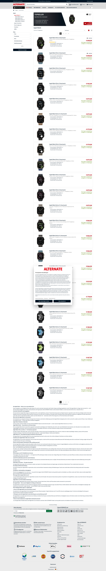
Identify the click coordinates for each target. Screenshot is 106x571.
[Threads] (64, 510)
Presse (78, 527)
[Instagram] (61, 510)
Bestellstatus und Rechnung (62, 525)
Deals (29, 7)
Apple (16, 10)
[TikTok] (66, 510)
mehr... (15, 29)
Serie (15, 38)
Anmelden (49, 511)
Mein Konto (59, 524)
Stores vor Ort (80, 530)
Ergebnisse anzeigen (22, 49)
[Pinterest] (71, 510)
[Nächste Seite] (68, 33)
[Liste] (88, 30)
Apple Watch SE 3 (19, 18)
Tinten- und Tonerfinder (61, 537)
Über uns (79, 524)
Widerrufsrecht (60, 528)
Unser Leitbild (80, 533)
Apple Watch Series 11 (20, 19)
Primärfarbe (16, 36)
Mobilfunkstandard (18, 43)
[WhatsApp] (74, 510)
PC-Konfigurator (60, 7)
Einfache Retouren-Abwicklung (44, 1)
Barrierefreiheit (80, 539)
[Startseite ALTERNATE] (18, 4)
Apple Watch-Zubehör (20, 21)
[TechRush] (77, 510)
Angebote (50, 7)
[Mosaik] (91, 30)
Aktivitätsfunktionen (18, 40)
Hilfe (88, 1)
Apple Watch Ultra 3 (19, 16)
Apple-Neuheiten (17, 23)
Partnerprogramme (81, 531)
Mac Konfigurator (72, 7)
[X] (69, 510)
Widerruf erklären (60, 530)
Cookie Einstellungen (81, 538)
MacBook (16, 27)
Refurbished (37, 7)
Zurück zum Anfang (53, 504)
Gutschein (59, 536)
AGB (78, 534)
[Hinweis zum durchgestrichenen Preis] (85, 23)
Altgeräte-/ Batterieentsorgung (63, 534)
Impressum (53, 564)
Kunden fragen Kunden (61, 539)
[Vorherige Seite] (58, 33)
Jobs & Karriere (80, 525)
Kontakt (91, 1)
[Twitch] (82, 510)
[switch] (91, 7)
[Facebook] (58, 510)
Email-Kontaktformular (44, 525)
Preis (15, 33)
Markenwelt (79, 528)
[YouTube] (79, 510)
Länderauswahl (53, 567)
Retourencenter (60, 527)
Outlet (44, 7)
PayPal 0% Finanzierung (17, 1)
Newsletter (68, 1)
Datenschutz (21, 512)
